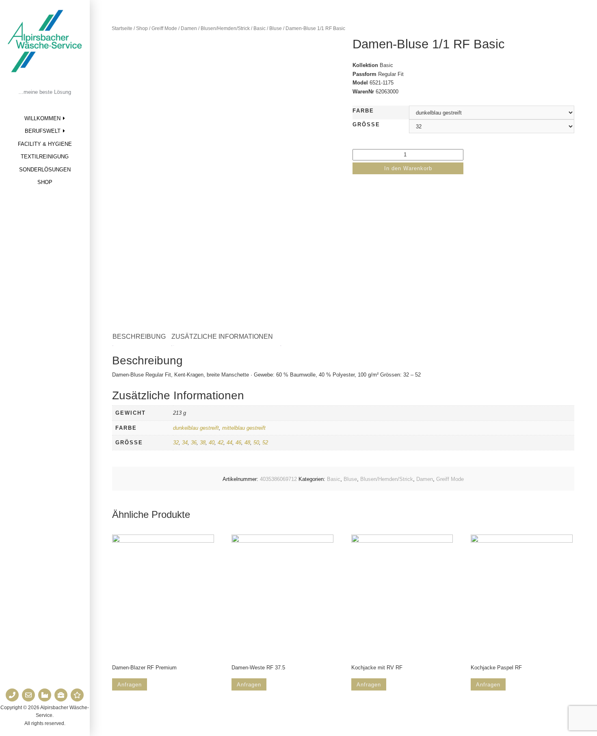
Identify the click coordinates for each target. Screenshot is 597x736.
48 (247, 442)
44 (229, 442)
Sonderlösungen (45, 170)
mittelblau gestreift (244, 428)
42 (220, 442)
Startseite (122, 28)
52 (265, 442)
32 (176, 442)
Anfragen (129, 685)
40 (211, 442)
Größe (366, 124)
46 (238, 442)
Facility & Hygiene (45, 144)
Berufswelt (43, 131)
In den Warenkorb (408, 168)
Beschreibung (139, 336)
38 (202, 442)
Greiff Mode (164, 28)
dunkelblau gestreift (196, 428)
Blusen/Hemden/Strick (225, 28)
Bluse (275, 28)
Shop (44, 182)
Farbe (363, 111)
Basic (259, 28)
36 (194, 442)
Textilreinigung (45, 157)
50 (256, 442)
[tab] (143, 337)
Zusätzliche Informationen (222, 336)
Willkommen (42, 118)
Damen (189, 28)
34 (185, 442)
